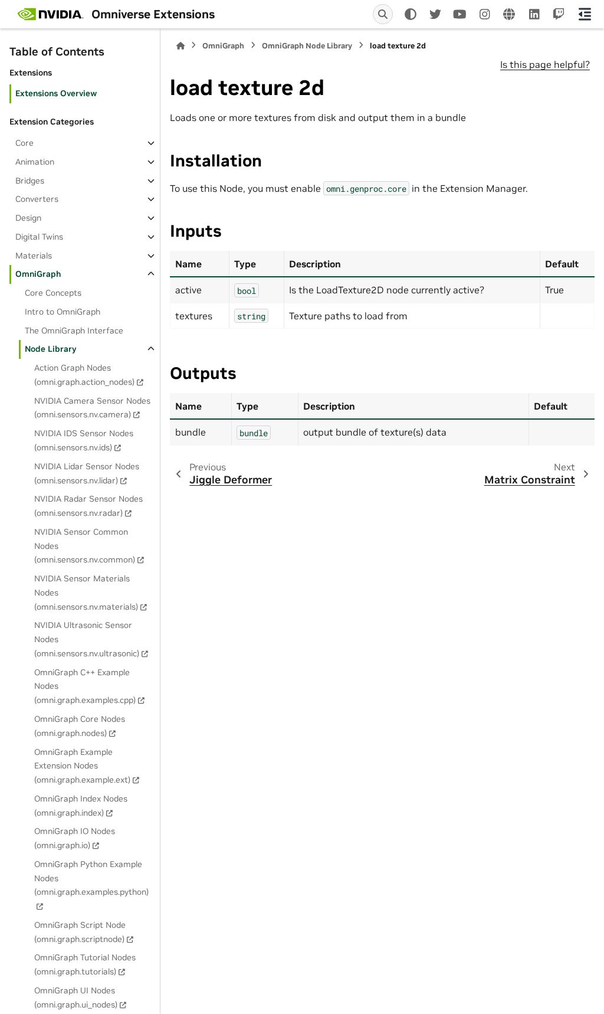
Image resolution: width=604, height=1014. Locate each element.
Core (24, 143)
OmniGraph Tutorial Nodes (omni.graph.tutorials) (85, 964)
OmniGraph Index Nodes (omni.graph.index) (80, 805)
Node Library (50, 349)
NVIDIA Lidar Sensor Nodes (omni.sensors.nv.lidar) (86, 473)
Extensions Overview (56, 93)
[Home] (180, 46)
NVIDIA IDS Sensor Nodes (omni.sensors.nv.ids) (83, 440)
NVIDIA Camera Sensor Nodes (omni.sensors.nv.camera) (92, 407)
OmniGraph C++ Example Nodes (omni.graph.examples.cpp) (85, 686)
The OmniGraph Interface (74, 330)
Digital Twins (39, 236)
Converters (36, 199)
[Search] (383, 14)
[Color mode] (410, 14)
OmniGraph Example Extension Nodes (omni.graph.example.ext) (82, 766)
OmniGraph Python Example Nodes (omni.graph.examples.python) (91, 878)
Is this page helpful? (545, 64)
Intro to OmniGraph (62, 311)
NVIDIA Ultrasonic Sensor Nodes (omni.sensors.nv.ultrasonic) (86, 639)
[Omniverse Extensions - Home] (50, 14)
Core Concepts (53, 292)
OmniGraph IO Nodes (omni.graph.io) (74, 838)
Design (28, 217)
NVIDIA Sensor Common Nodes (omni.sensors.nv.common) (84, 545)
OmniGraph (38, 274)
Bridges (29, 180)
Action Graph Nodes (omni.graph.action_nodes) (84, 374)
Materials (33, 255)
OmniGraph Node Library (307, 46)
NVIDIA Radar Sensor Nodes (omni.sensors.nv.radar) (88, 505)
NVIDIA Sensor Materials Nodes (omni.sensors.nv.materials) (86, 592)
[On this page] (585, 14)
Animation (34, 161)
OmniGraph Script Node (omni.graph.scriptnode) (80, 932)
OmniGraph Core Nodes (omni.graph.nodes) (79, 726)
